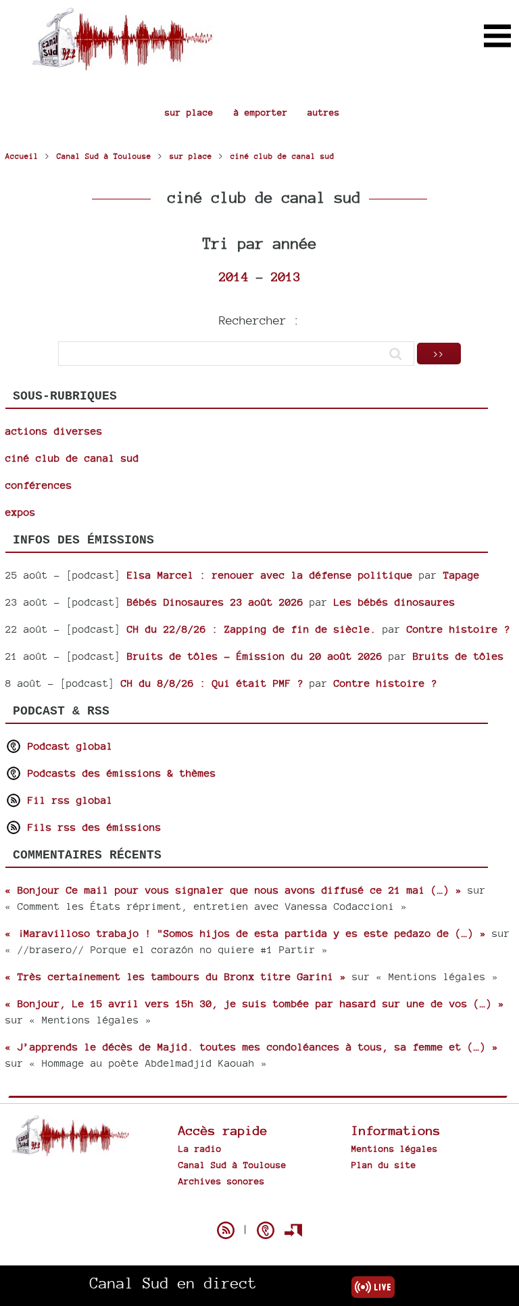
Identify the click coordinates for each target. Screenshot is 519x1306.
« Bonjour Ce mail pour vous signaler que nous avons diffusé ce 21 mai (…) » (233, 890)
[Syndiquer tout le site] (226, 1230)
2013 (286, 276)
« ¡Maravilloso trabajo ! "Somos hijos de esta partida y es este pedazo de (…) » (245, 933)
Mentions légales (394, 1148)
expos (20, 512)
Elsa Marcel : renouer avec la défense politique (270, 575)
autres (323, 112)
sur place (189, 112)
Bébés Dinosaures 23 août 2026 (215, 602)
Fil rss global (67, 800)
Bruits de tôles (458, 656)
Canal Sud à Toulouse (232, 1164)
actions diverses (54, 431)
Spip (259, 1206)
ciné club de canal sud (72, 458)
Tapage (461, 575)
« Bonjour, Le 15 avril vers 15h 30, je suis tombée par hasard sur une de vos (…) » (254, 1003)
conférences (38, 485)
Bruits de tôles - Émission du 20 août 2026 (254, 656)
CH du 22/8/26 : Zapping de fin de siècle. (251, 629)
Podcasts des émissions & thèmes (119, 773)
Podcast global (67, 746)
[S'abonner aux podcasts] (265, 1230)
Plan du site (383, 1164)
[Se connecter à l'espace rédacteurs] (293, 1230)
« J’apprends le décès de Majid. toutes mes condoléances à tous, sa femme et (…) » (251, 1047)
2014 (234, 276)
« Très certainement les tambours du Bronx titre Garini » (175, 976)
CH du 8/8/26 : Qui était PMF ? (212, 683)
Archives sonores (221, 1181)
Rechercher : (259, 320)
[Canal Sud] (122, 64)
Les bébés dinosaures (394, 602)
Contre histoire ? (458, 629)
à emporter (261, 112)
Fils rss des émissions (92, 827)
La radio (200, 1148)
